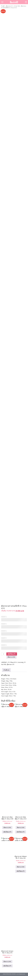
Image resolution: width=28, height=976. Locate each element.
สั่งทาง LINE (11, 657)
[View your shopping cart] (26, 2)
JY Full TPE (17, 6)
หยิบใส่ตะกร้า (12, 654)
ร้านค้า (3, 6)
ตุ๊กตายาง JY (9, 6)
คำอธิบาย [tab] (6, 670)
